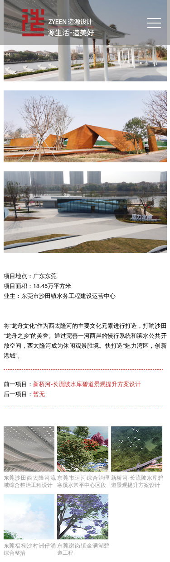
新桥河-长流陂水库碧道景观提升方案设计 (87, 383)
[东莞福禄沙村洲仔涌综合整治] (30, 516)
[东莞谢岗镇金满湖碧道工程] (83, 516)
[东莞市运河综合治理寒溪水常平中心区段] (83, 449)
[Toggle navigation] (154, 22)
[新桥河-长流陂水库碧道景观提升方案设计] (137, 449)
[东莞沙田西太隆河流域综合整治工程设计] (30, 449)
